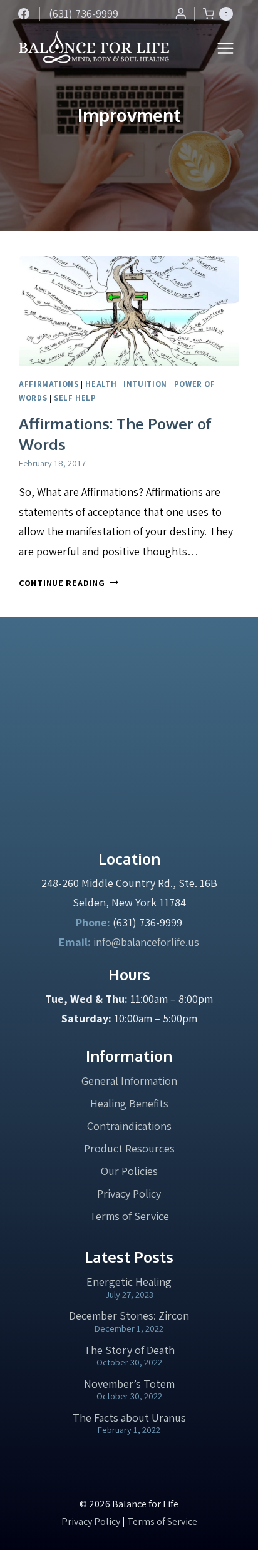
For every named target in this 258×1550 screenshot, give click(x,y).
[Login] (181, 13)
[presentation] (129, 311)
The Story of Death (129, 1350)
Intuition (145, 384)
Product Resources (129, 1148)
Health (100, 384)
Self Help (75, 398)
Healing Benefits (129, 1103)
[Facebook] (24, 14)
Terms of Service (129, 1216)
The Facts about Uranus (129, 1417)
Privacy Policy (129, 1193)
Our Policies (129, 1171)
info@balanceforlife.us (146, 942)
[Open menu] (225, 48)
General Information (129, 1081)
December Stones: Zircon (129, 1315)
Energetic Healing (129, 1282)
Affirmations (49, 384)
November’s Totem (129, 1384)
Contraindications (129, 1126)
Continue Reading (68, 582)
